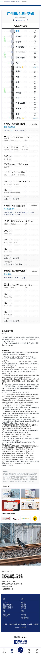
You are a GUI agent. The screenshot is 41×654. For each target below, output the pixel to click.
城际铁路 (23, 606)
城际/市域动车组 (7, 604)
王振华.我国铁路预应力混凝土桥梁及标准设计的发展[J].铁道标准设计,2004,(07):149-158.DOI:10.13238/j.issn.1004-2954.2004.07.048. (20, 463)
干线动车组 (6, 602)
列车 (4, 599)
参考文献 (29, 624)
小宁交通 (23, 616)
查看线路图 (20, 20)
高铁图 (23, 602)
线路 (12, 652)
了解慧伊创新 (25, 618)
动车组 (4, 652)
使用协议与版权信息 (14, 624)
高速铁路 (23, 604)
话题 (37, 652)
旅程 (29, 652)
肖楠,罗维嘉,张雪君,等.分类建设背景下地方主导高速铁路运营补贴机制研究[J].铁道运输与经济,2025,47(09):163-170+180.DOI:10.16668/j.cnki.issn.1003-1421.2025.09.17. (20, 354)
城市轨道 (23, 608)
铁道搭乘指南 (6, 614)
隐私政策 (23, 624)
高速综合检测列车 (8, 608)
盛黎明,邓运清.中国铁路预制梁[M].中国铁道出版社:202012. (20, 419)
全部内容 (23, 614)
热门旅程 (5, 616)
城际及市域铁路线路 (15, 1)
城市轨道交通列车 (8, 606)
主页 (2, 1)
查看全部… (4, 334)
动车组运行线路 (7, 1)
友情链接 (36, 624)
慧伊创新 (16, 637)
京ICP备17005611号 (20, 627)
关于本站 (32, 481)
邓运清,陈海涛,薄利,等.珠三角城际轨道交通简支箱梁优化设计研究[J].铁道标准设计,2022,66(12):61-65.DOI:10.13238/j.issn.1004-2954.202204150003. (20, 339)
